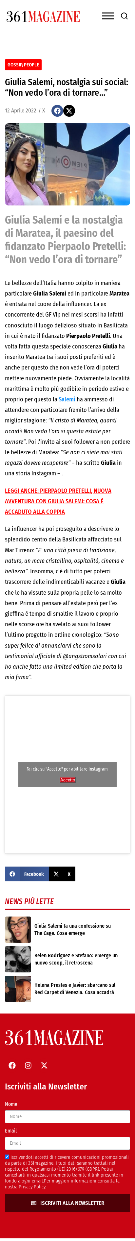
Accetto (67, 779)
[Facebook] (12, 1065)
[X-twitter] (44, 1065)
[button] (57, 111)
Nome (11, 1104)
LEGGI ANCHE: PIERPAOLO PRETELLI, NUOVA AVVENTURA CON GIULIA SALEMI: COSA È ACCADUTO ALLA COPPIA (58, 501)
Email (11, 1131)
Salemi (68, 399)
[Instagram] (28, 1065)
